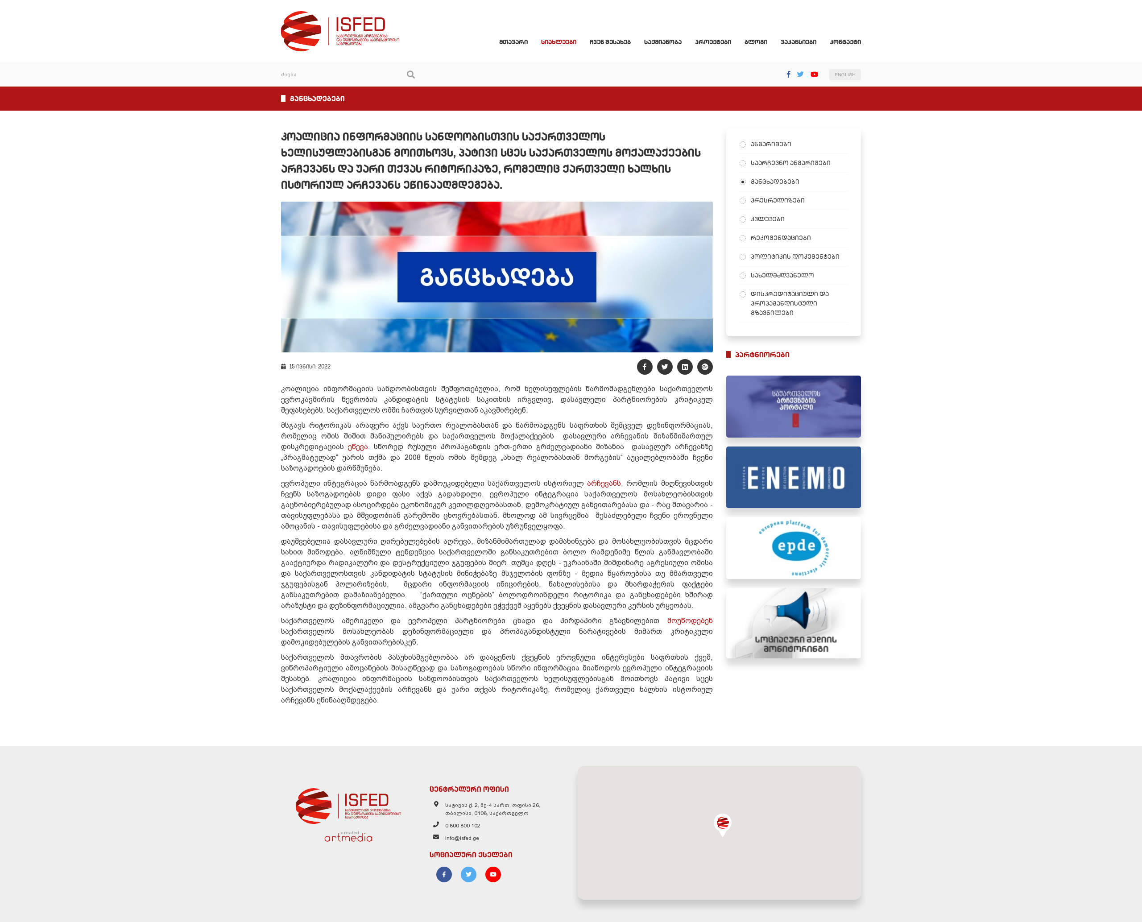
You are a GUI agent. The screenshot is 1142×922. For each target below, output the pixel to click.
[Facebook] (788, 74)
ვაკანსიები (798, 42)
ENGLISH (845, 74)
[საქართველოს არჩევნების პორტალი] (793, 407)
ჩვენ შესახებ (610, 42)
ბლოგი (756, 42)
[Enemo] (793, 478)
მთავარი (513, 42)
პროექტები (713, 42)
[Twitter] (800, 74)
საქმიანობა (663, 42)
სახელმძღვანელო (782, 275)
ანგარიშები (771, 144)
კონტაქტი (845, 42)
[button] (723, 825)
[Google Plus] (705, 367)
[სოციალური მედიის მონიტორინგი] (793, 623)
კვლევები (768, 219)
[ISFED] (348, 803)
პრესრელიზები (778, 200)
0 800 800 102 (462, 826)
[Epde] (793, 548)
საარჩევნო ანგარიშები (791, 163)
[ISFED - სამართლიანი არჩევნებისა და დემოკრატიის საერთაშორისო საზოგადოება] (340, 15)
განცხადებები (775, 182)
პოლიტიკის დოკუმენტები (795, 256)
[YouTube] (814, 74)
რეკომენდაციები (781, 238)
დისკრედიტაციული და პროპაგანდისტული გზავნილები (790, 303)
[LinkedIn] (685, 367)
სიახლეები (558, 42)
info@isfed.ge (462, 838)
